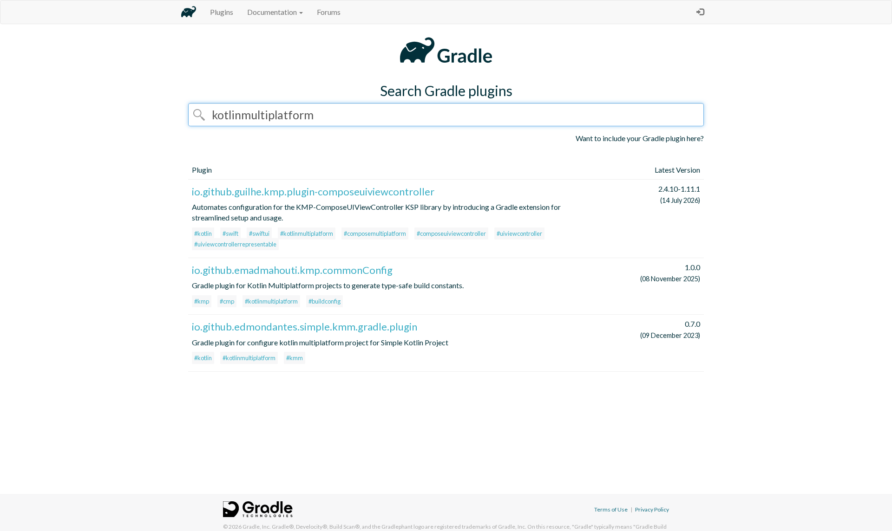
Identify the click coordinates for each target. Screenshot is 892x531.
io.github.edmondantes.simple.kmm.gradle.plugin (304, 326)
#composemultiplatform (375, 233)
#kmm (294, 358)
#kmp (201, 301)
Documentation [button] (272, 11)
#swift (230, 233)
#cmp (227, 301)
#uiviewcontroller (519, 233)
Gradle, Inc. (257, 526)
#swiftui (259, 233)
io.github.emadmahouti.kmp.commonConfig (292, 270)
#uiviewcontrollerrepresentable (235, 244)
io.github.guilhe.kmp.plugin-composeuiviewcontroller (313, 191)
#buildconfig (324, 301)
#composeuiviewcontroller (451, 233)
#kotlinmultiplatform (306, 233)
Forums (329, 11)
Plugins (221, 11)
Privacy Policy (652, 509)
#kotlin (203, 233)
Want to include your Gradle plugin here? (640, 138)
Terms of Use (611, 509)
